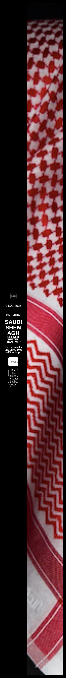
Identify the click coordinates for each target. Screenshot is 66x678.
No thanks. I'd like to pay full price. (13, 383)
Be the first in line (13, 373)
